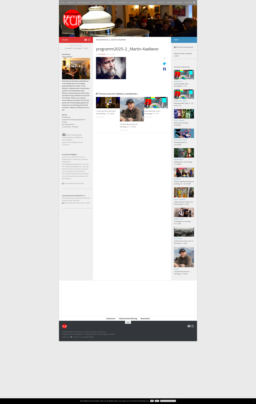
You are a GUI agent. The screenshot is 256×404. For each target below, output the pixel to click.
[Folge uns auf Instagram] (89, 40)
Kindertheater (178, 159)
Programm (70, 2)
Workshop (177, 179)
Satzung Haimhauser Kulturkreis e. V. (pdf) (77, 203)
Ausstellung (178, 81)
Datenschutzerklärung (174, 2)
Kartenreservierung (83, 2)
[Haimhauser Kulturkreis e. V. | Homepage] (72, 19)
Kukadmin (102, 54)
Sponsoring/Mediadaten (138, 2)
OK (152, 401)
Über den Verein (120, 2)
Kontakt (151, 2)
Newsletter (188, 2)
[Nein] (253, 401)
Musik (182, 219)
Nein (157, 401)
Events (185, 101)
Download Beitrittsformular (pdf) (74, 183)
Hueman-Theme (89, 337)
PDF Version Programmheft (184, 47)
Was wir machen (98, 2)
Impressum (160, 2)
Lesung (176, 269)
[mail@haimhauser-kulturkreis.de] (85, 40)
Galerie (110, 2)
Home (62, 2)
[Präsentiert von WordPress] (71, 337)
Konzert (181, 120)
